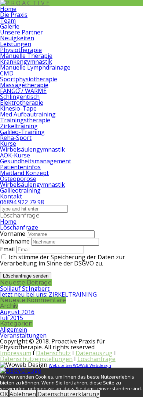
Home (8, 9)
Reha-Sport (16, 138)
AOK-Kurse (15, 155)
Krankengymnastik (26, 61)
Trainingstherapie (25, 120)
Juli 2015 (11, 318)
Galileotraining (20, 190)
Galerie (9, 26)
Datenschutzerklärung (68, 394)
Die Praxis (13, 15)
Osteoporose (18, 179)
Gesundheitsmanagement (35, 161)
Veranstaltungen (23, 335)
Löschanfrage (19, 227)
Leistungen (15, 44)
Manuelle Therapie (26, 56)
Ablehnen (23, 394)
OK (4, 394)
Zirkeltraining (19, 126)
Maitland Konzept (24, 173)
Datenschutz (53, 353)
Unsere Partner (21, 32)
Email (7, 249)
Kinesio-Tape (18, 108)
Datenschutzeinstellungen (36, 359)
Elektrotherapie (21, 102)
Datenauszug (94, 353)
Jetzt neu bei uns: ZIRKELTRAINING (48, 294)
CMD (7, 73)
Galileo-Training (22, 132)
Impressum (15, 353)
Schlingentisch (20, 97)
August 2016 (17, 312)
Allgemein (13, 330)
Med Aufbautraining (28, 114)
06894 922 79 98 (22, 202)
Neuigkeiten (17, 38)
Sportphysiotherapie (28, 79)
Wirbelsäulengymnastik (32, 149)
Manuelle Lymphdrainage (35, 67)
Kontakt (11, 196)
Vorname (12, 234)
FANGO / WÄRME (23, 91)
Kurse (8, 144)
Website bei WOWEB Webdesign (80, 365)
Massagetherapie (24, 85)
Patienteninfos (20, 167)
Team (8, 20)
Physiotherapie (21, 50)
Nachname (15, 241)
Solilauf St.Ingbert (25, 288)
